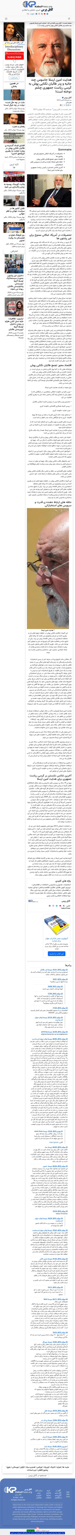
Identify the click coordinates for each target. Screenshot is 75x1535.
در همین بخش (14, 84)
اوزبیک (46, 1467)
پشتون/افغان (43, 1470)
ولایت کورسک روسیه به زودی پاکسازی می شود (14, 186)
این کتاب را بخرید (57, 953)
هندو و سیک (30, 1467)
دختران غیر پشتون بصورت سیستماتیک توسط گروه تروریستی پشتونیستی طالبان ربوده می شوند (14, 282)
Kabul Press (65, 908)
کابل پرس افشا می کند (54, 23)
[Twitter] (64, 906)
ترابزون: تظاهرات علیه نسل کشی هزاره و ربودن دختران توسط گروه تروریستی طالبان (14, 324)
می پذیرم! (30, 1531)
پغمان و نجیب (18, 126)
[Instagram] (53, 906)
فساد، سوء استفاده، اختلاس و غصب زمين (50, 894)
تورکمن (39, 1467)
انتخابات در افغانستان (40, 884)
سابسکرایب (14, 78)
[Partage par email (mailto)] (70, 105)
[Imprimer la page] (64, 105)
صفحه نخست (67, 23)
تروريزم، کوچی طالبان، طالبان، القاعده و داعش (55, 887)
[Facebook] (68, 105)
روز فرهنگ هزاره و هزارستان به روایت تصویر (16, 237)
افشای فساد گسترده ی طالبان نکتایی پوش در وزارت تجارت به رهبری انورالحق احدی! (15, 149)
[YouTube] (60, 906)
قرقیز (22, 1467)
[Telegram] (57, 906)
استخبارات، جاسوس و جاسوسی (60, 884)
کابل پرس (67, 97)
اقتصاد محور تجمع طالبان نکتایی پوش (50, 159)
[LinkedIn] (66, 105)
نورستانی (15, 1467)
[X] (61, 105)
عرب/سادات (31, 1470)
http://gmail (53, 1142)
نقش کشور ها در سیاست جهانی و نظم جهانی (15, 211)
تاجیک (52, 1467)
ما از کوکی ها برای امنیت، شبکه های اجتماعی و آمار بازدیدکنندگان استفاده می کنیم (37, 1533)
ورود (67, 1491)
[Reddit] (62, 105)
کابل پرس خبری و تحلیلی (15, 295)
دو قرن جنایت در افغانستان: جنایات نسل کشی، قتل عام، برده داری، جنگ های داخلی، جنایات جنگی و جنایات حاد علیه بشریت (49, 890)
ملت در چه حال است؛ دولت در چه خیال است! (14, 104)
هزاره (59, 1467)
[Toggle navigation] (6, 19)
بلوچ (9, 1467)
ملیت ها (65, 1467)
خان (5, 130)
